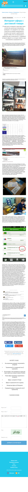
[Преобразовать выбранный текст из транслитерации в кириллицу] (23, 416)
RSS (18, 473)
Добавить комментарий (14, 443)
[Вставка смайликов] (13, 416)
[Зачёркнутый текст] (7, 416)
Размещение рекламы (14, 462)
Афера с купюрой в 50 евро (14, 380)
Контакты (14, 465)
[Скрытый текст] (19, 416)
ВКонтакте (12, 473)
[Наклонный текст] (4, 416)
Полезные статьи (14, 467)
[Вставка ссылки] (15, 416)
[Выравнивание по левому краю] (8, 416)
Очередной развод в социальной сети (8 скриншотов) (14, 388)
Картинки (4, 17)
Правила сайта (14, 460)
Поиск (14, 464)
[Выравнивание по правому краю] (11, 416)
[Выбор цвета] (18, 416)
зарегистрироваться (17, 353)
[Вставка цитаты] (21, 416)
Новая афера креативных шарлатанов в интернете (14, 376)
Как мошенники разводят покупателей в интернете (14, 364)
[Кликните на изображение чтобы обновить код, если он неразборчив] (16, 434)
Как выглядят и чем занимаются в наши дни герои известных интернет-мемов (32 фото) (14, 372)
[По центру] (10, 416)
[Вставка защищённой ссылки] (16, 416)
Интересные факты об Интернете (15, 385)
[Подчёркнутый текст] (5, 416)
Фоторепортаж (10, 17)
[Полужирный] (2, 416)
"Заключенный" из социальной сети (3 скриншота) (15, 368)
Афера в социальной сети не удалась (15, 382)
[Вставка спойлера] (24, 416)
